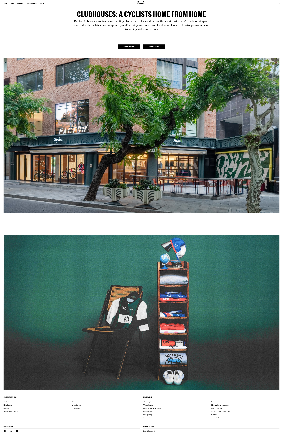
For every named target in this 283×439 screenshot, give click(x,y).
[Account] (275, 3)
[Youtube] (17, 431)
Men (12, 3)
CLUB (42, 3)
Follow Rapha (8, 426)
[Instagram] (11, 431)
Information (147, 397)
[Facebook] (5, 431)
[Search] (271, 3)
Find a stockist (154, 47)
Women (20, 3)
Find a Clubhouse (129, 47)
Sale (5, 3)
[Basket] (278, 3)
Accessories (32, 3)
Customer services (10, 397)
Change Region (148, 426)
